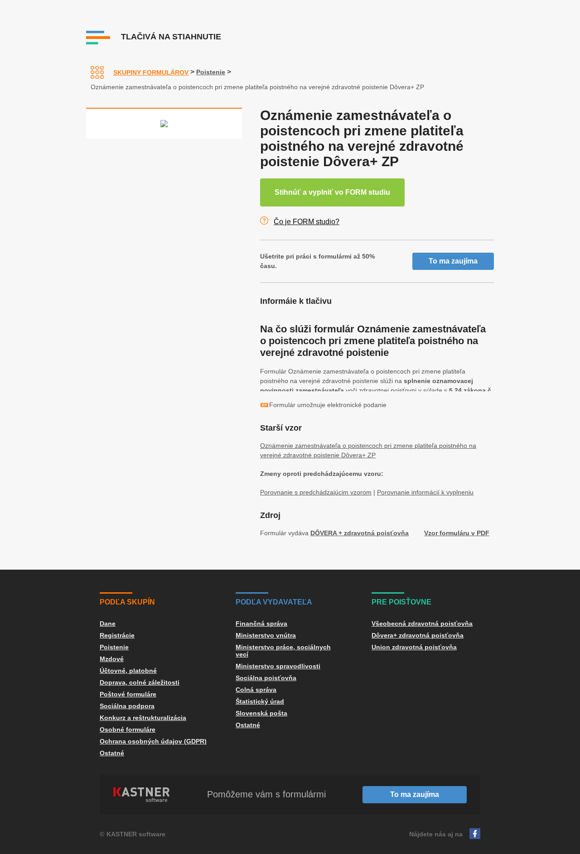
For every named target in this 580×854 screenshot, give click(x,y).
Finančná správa (261, 623)
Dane (108, 623)
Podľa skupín (127, 602)
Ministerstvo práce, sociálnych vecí (283, 650)
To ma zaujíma (453, 261)
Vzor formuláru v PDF (456, 533)
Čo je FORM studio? (306, 221)
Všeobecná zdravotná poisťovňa (422, 623)
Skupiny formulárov (150, 72)
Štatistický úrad (260, 701)
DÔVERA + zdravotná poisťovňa (359, 533)
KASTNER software (135, 834)
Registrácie (117, 635)
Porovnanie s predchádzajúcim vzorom (316, 492)
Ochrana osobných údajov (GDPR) (153, 741)
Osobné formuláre (127, 729)
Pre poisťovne (401, 602)
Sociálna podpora (127, 706)
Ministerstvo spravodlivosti (278, 666)
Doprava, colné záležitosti (139, 682)
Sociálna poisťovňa (266, 677)
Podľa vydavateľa (274, 602)
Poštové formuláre (128, 694)
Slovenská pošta (261, 713)
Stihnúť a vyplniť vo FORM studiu (332, 192)
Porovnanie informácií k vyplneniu (425, 492)
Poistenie (210, 72)
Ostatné (112, 753)
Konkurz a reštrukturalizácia (143, 717)
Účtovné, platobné (128, 670)
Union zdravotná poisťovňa (414, 647)
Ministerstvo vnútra (266, 635)
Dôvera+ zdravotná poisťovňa (418, 635)
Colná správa (256, 689)
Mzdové (112, 658)
